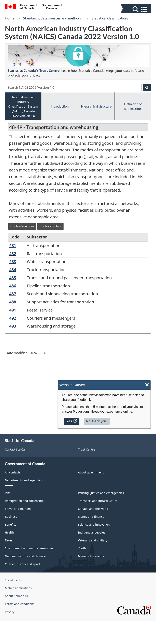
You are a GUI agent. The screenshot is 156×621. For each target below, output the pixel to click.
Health (9, 532)
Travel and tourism (18, 509)
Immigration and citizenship (24, 501)
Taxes (8, 540)
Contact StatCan (16, 449)
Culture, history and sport (22, 564)
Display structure (50, 226)
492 (12, 318)
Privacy (9, 612)
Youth (82, 548)
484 (12, 269)
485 (12, 277)
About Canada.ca (16, 596)
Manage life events (91, 556)
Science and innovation (94, 524)
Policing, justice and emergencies (101, 493)
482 (12, 253)
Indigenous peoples (91, 532)
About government (91, 472)
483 (12, 261)
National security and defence (25, 556)
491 (12, 310)
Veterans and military (92, 540)
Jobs (8, 493)
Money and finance (91, 517)
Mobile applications (18, 588)
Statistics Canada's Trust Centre (34, 70)
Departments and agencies (23, 480)
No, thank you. (96, 421)
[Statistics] (78, 56)
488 (12, 302)
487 (12, 293)
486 (12, 286)
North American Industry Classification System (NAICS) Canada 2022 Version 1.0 (23, 106)
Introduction (60, 106)
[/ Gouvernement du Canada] (33, 7)
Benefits (10, 524)
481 (12, 245)
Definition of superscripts (133, 106)
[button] (136, 9)
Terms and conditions (20, 604)
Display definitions (22, 226)
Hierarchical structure (96, 106)
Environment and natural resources (29, 548)
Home (9, 18)
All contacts (13, 472)
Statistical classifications (110, 18)
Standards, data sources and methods (52, 18)
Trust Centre (86, 449)
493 (12, 326)
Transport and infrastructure (97, 501)
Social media (13, 580)
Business (11, 517)
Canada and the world (93, 509)
